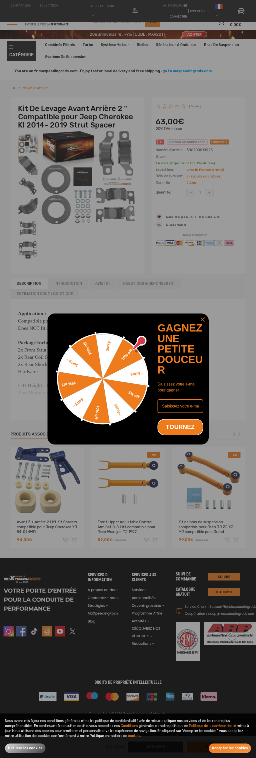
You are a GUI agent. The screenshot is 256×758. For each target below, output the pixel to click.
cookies (134, 736)
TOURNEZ (180, 427)
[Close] (203, 320)
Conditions (129, 726)
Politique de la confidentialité (212, 726)
